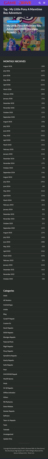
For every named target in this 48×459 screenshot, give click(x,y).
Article (5, 309)
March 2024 (7, 200)
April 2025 (6, 140)
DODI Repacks (8, 333)
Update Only (7, 439)
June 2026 (6, 75)
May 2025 (6, 136)
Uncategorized (8, 434)
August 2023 (7, 233)
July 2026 (6, 71)
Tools (5, 425)
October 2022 (8, 279)
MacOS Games (8, 379)
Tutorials (6, 430)
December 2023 (8, 214)
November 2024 (9, 163)
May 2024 (6, 191)
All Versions (7, 300)
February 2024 (8, 205)
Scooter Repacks (9, 411)
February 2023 (8, 260)
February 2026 (8, 94)
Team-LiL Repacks (9, 420)
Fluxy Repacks (8, 351)
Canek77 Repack (8, 319)
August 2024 (7, 177)
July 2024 (6, 182)
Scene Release (8, 406)
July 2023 (6, 237)
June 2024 (6, 186)
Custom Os (7, 323)
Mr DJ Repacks (8, 388)
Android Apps (8, 305)
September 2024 (9, 172)
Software (6, 416)
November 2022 (8, 274)
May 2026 (6, 80)
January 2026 (8, 99)
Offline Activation (9, 393)
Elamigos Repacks (13, 21)
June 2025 (6, 131)
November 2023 (8, 219)
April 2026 (6, 85)
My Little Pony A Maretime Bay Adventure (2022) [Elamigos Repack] (24, 29)
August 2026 (7, 66)
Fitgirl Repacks (8, 346)
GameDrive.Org (15, 448)
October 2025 (8, 112)
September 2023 (9, 228)
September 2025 (9, 117)
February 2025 (8, 149)
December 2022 (8, 270)
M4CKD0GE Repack (10, 374)
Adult (5, 296)
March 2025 (7, 145)
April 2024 (7, 196)
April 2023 (6, 251)
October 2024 (8, 168)
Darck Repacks (8, 328)
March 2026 (7, 89)
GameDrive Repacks (10, 356)
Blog (4, 314)
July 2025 (6, 126)
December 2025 (8, 103)
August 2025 (7, 122)
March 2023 (7, 256)
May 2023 (6, 246)
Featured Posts (8, 342)
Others (5, 397)
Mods (5, 383)
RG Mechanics (8, 402)
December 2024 (8, 159)
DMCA (23, 448)
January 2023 (8, 265)
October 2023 (8, 223)
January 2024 (8, 209)
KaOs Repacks (8, 365)
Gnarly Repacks (8, 360)
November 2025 (8, 108)
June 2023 (6, 242)
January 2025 (8, 154)
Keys (5, 370)
